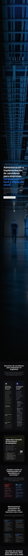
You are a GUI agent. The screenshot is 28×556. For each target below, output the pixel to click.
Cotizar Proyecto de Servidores (9, 197)
